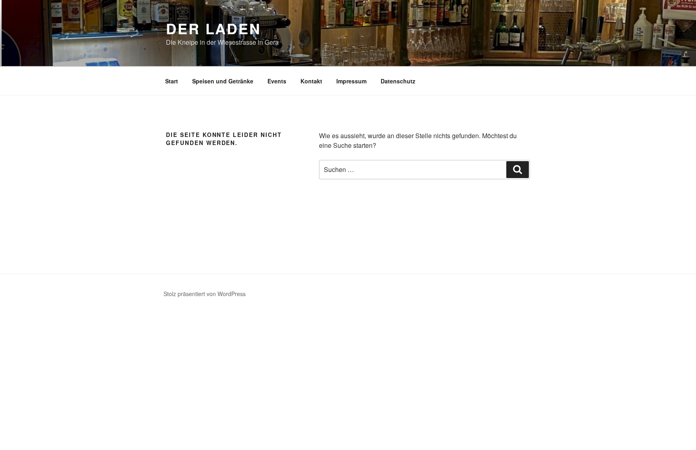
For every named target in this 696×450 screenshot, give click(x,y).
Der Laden (213, 28)
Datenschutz (398, 81)
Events (276, 81)
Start (171, 81)
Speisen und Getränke (222, 81)
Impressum (351, 81)
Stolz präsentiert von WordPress (205, 294)
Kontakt (311, 81)
